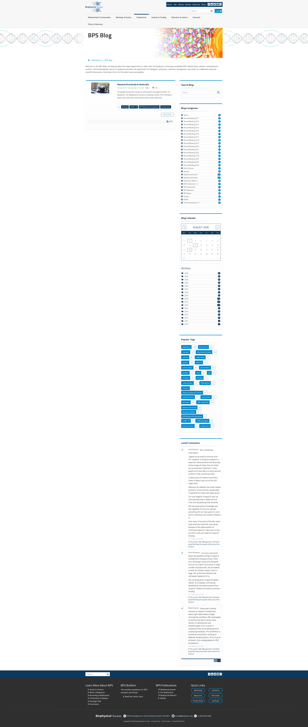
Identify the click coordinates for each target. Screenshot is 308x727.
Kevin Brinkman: (194, 553)
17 (219, 168)
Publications (141, 17)
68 (219, 181)
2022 (186, 286)
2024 (186, 279)
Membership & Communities (99, 17)
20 (219, 115)
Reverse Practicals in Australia (100, 88)
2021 (186, 289)
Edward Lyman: (193, 608)
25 (219, 143)
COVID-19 (133, 107)
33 (219, 131)
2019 (186, 295)
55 (219, 193)
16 (219, 171)
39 (219, 140)
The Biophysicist (166, 692)
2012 (186, 318)
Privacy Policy (155, 721)
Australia (125, 107)
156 (219, 174)
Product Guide (198, 700)
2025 (186, 276)
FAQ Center (216, 695)
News (203, 4)
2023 (186, 282)
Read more (167, 114)
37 (219, 134)
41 (219, 137)
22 (219, 199)
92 (219, 196)
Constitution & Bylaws (99, 698)
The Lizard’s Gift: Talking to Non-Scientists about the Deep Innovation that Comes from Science (204, 544)
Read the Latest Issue (134, 696)
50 (219, 203)
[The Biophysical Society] (94, 6)
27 (219, 156)
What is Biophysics (97, 692)
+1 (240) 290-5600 (204, 716)
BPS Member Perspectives (149, 107)
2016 (186, 305)
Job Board (215, 700)
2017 (186, 302)
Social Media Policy (178, 721)
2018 (186, 298)
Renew (181, 4)
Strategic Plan (95, 701)
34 (219, 121)
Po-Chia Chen (121, 88)
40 (219, 118)
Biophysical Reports (168, 695)
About (169, 4)
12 (219, 187)
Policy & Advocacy (95, 24)
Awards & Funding (158, 17)
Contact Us (215, 690)
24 (219, 190)
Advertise (196, 4)
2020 (186, 292)
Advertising (198, 690)
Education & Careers (179, 17)
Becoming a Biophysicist (99, 695)
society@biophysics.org (183, 716)
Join (175, 4)
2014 (186, 311)
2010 (186, 324)
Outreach (196, 17)
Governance (94, 704)
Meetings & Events (124, 17)
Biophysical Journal (167, 689)
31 (219, 124)
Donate (188, 4)
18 (190, 249)
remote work (165, 107)
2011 (186, 321)
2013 (186, 314)
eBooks (163, 698)
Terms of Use (166, 721)
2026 (186, 273)
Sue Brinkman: (193, 449)
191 (219, 178)
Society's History (97, 689)
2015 (186, 308)
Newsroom (198, 695)
